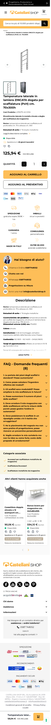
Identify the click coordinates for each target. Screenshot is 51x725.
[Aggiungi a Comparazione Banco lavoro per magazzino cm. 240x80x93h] (28, 531)
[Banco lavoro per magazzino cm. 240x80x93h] (37, 493)
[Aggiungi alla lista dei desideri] (4, 146)
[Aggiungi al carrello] (38, 717)
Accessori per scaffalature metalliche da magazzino (25, 460)
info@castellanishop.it (37, 701)
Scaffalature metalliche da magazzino (24, 471)
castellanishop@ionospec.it (16, 701)
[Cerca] (44, 23)
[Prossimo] (43, 65)
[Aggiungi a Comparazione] (9, 146)
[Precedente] (7, 65)
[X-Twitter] (19, 584)
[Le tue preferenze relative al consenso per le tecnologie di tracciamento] (46, 720)
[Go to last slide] (4, 3)
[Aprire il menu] (6, 12)
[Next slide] (47, 3)
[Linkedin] (26, 584)
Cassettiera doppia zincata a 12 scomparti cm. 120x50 (14, 510)
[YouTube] (13, 584)
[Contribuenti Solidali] (16, 668)
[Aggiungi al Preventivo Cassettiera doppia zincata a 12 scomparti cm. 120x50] (10, 531)
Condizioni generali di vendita (18, 705)
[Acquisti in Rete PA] (12, 595)
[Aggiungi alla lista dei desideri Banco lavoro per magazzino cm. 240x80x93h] (37, 531)
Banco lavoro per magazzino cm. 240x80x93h (35, 508)
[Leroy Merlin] (26, 595)
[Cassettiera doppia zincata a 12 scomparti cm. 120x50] (14, 493)
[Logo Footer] (25, 564)
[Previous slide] (23, 550)
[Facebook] (6, 584)
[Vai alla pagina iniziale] (24, 12)
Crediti (25, 708)
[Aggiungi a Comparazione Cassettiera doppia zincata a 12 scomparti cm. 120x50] (6, 531)
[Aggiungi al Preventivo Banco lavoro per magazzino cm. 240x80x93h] (33, 531)
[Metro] (32, 595)
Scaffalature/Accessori (17, 466)
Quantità (9, 164)
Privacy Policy (39, 705)
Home (5, 30)
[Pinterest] (33, 584)
